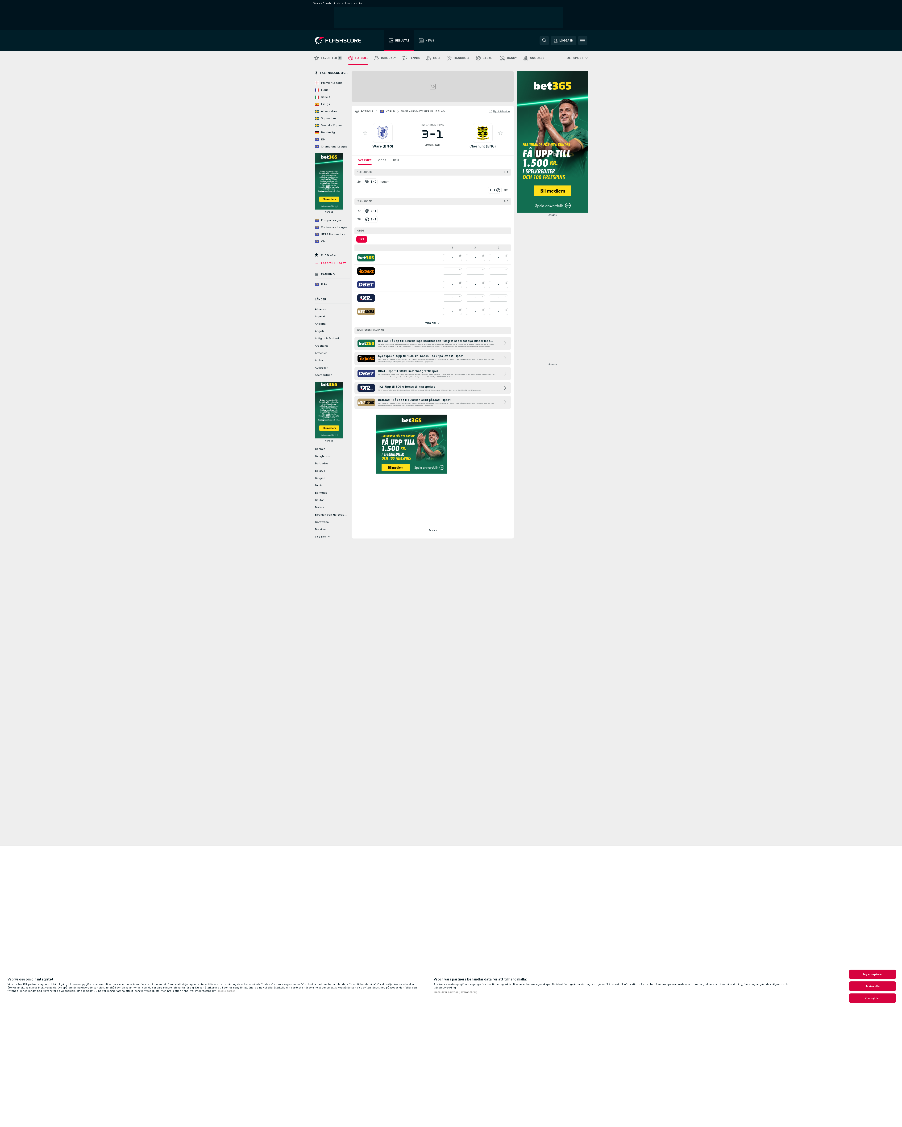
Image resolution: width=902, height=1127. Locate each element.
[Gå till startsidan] (341, 40)
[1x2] (366, 298)
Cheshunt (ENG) (483, 146)
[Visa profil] (383, 133)
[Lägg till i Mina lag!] (365, 133)
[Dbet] (366, 284)
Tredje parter (226, 990)
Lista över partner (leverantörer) (455, 992)
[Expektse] (366, 271)
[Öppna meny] (582, 40)
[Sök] (544, 40)
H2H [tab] (396, 160)
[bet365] (366, 257)
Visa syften (872, 998)
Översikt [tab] (365, 160)
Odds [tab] (382, 160)
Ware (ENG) (382, 146)
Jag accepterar (873, 974)
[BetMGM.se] (366, 311)
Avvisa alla (872, 986)
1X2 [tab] (361, 239)
